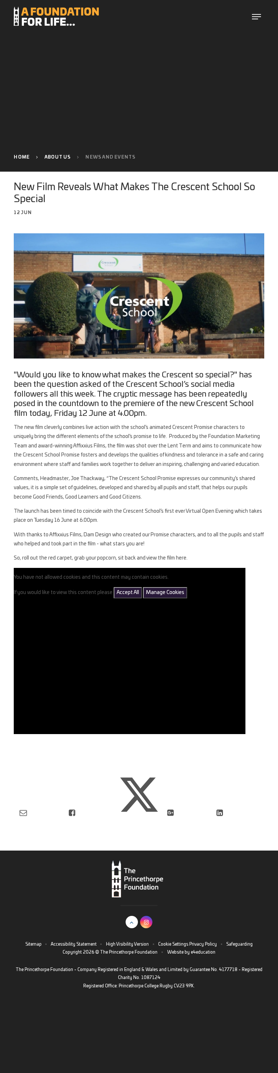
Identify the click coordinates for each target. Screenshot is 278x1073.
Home (22, 157)
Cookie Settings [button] (173, 944)
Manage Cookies (165, 592)
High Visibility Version (127, 944)
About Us (58, 157)
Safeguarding (239, 944)
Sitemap (33, 944)
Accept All (128, 592)
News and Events (110, 157)
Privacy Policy (203, 944)
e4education (203, 952)
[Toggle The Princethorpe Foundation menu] (256, 16)
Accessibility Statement (74, 944)
